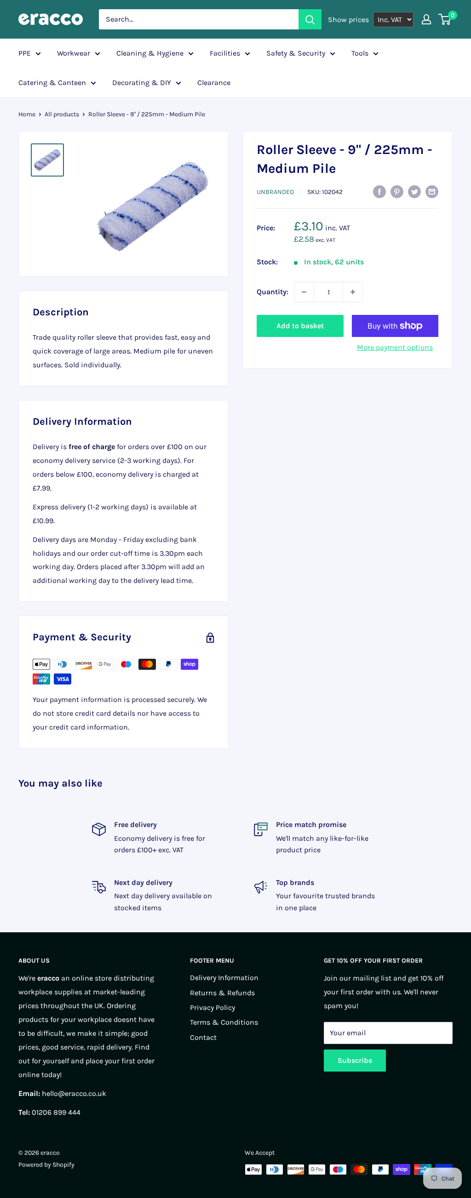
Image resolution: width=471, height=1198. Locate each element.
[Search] (310, 19)
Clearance (213, 82)
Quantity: (272, 291)
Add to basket (300, 325)
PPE (24, 53)
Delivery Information (224, 977)
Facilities (225, 53)
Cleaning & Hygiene (150, 53)
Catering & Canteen (52, 82)
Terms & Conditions (224, 1022)
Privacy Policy (212, 1007)
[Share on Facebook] (379, 191)
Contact (203, 1037)
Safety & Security (295, 53)
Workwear (73, 53)
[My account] (426, 19)
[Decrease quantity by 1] (304, 292)
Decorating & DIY (141, 82)
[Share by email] (431, 191)
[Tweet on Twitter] (414, 191)
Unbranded (275, 192)
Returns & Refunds (222, 992)
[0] (445, 19)
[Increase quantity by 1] (352, 292)
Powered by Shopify (46, 1165)
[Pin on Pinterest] (397, 191)
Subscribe (355, 1060)
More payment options (395, 347)
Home (26, 114)
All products (62, 114)
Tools (359, 53)
